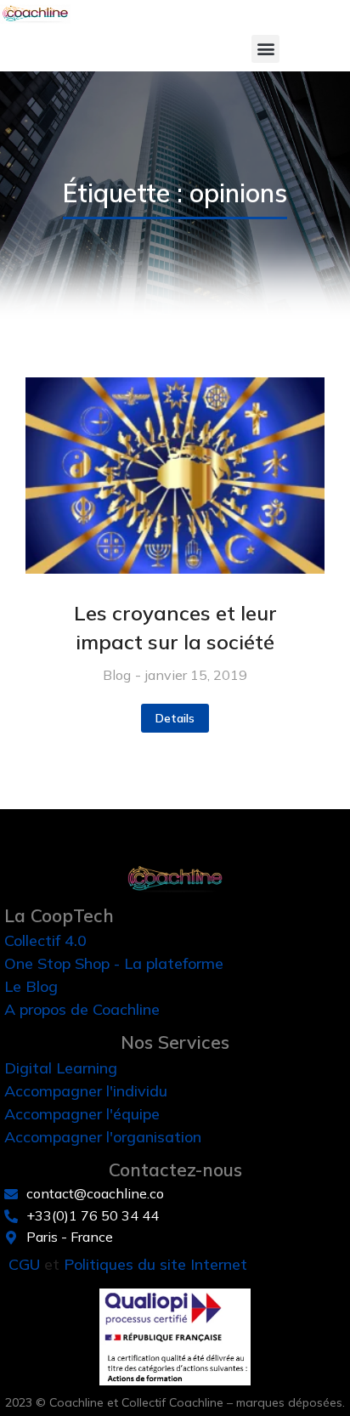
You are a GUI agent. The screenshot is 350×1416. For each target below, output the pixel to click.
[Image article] (175, 476)
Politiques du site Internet (155, 1264)
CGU (24, 1264)
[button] (265, 49)
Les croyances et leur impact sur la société (175, 627)
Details (175, 718)
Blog (117, 674)
